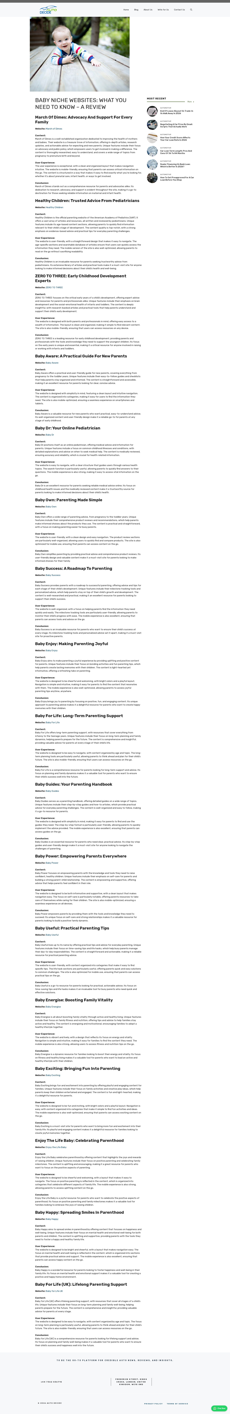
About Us (148, 10)
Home (126, 10)
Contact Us (179, 10)
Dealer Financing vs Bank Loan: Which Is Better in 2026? (175, 165)
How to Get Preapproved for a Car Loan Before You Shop (177, 178)
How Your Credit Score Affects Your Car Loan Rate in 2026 (175, 138)
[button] (191, 10)
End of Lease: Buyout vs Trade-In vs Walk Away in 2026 (176, 112)
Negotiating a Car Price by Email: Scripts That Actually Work (176, 125)
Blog (136, 10)
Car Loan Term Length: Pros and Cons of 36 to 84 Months (176, 152)
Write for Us (163, 10)
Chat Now (221, 1408)
